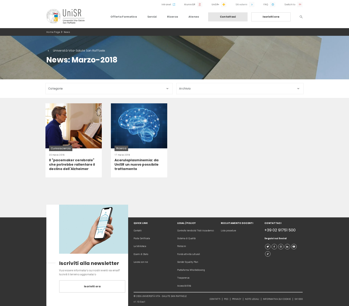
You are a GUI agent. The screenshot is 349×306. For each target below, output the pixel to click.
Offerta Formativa (124, 17)
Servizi (152, 17)
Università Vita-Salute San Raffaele (79, 50)
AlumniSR (189, 4)
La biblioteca (140, 246)
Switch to (289, 4)
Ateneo (193, 17)
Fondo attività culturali (188, 254)
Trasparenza (183, 278)
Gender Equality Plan (187, 262)
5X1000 (299, 299)
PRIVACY (236, 299)
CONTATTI (215, 299)
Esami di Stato (141, 254)
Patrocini (181, 246)
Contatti (138, 230)
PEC (226, 299)
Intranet (166, 4)
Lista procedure (228, 230)
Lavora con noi (141, 262)
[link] (73, 140)
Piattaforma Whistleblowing (191, 270)
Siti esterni (241, 4)
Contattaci (228, 17)
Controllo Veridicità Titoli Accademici (195, 230)
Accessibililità (184, 286)
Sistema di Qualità (186, 238)
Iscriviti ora (271, 17)
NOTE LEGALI (252, 299)
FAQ (266, 4)
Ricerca (172, 17)
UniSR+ (215, 4)
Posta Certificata (142, 238)
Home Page (53, 32)
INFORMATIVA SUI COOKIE (277, 299)
